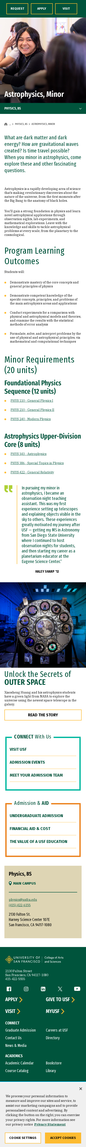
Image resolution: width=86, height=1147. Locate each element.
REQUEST (17, 9)
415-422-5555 (15, 979)
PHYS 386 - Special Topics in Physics (37, 463)
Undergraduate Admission (36, 815)
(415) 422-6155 (20, 905)
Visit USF (18, 749)
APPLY (41, 9)
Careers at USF (57, 1030)
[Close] (81, 1089)
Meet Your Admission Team (36, 775)
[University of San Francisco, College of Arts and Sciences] (61, 962)
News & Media (15, 1045)
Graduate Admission (20, 1030)
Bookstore (54, 1063)
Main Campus (24, 883)
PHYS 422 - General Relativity (32, 472)
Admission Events (27, 762)
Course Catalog (16, 1070)
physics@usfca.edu (23, 900)
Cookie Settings (22, 1138)
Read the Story (43, 715)
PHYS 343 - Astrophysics (29, 454)
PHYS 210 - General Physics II (32, 410)
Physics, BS (21, 124)
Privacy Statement (50, 1124)
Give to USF (58, 999)
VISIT (66, 9)
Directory (53, 1037)
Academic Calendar (19, 1063)
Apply (11, 999)
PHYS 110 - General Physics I (32, 401)
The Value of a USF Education (38, 841)
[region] (43, 1115)
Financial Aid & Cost (30, 828)
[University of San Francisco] (24, 962)
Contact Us (13, 1037)
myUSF (53, 1011)
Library (51, 1070)
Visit (10, 1011)
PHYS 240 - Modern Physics (31, 419)
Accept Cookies (63, 1138)
